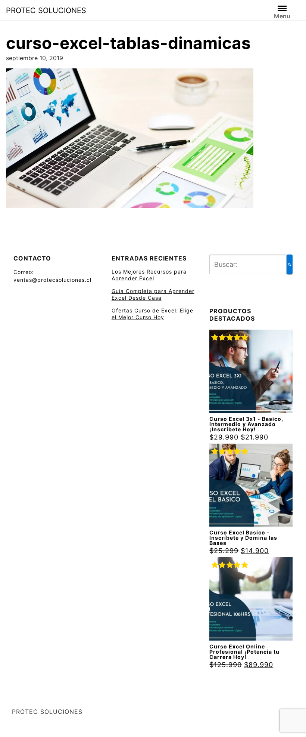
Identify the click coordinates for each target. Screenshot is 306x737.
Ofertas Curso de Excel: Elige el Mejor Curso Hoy (152, 313)
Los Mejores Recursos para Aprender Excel (149, 274)
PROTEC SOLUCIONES (46, 10)
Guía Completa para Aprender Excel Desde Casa (153, 294)
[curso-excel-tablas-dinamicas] (129, 140)
